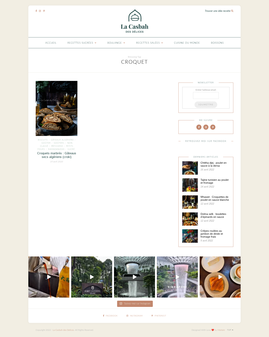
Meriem (221, 330)
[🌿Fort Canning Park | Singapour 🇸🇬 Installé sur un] (91, 277)
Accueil (51, 43)
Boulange (114, 43)
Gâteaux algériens (62, 140)
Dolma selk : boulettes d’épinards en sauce (213, 215)
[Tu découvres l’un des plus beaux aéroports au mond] (134, 277)
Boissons (217, 43)
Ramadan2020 (56, 149)
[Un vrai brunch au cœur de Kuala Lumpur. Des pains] (220, 277)
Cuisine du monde (187, 43)
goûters (59, 143)
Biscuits (43, 140)
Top (229, 330)
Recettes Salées (148, 43)
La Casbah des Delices (63, 330)
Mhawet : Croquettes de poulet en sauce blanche (215, 198)
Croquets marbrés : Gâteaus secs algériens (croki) (56, 155)
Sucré (71, 149)
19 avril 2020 (56, 162)
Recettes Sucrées (80, 43)
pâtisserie (57, 146)
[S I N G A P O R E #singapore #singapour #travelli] (177, 277)
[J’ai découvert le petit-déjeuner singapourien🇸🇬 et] (48, 277)
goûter (46, 143)
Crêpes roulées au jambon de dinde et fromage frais (212, 233)
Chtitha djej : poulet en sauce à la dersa (214, 164)
